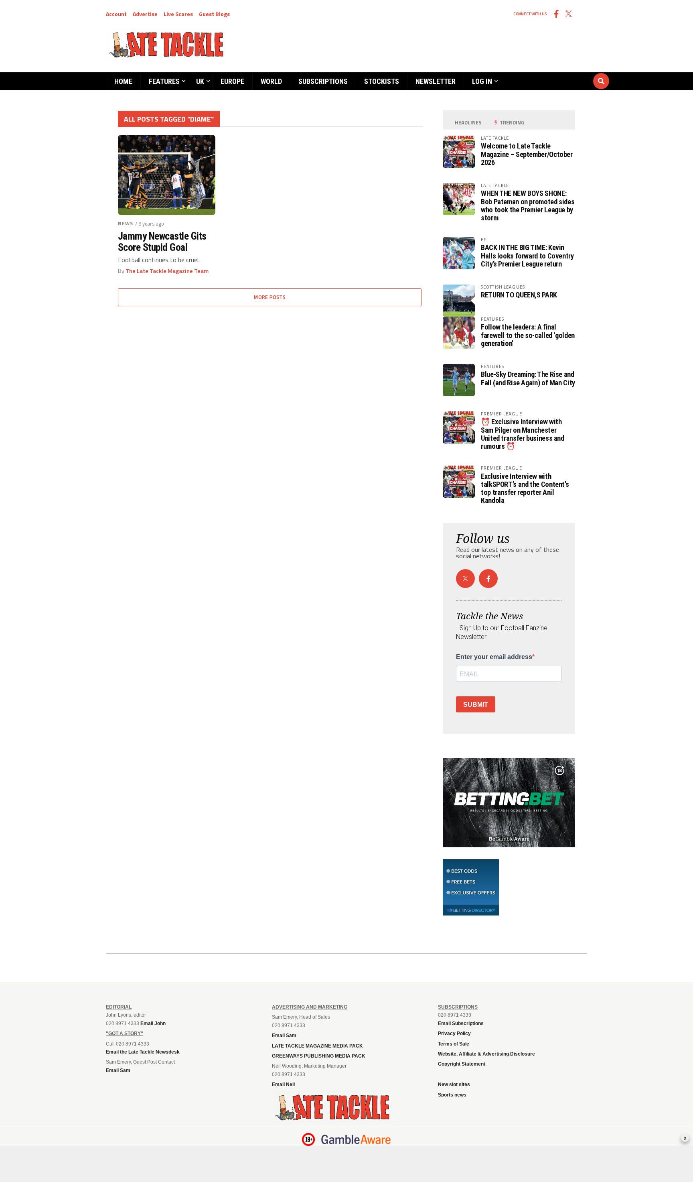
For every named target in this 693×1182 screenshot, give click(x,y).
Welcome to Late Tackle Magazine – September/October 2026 (527, 154)
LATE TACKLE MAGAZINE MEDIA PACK (317, 1046)
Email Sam (284, 1035)
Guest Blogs (214, 14)
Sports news (452, 1095)
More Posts (270, 297)
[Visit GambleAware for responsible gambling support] (356, 1139)
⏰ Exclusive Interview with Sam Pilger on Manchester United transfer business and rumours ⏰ (522, 433)
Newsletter (435, 81)
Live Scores (178, 14)
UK (200, 81)
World (271, 81)
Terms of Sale (453, 1044)
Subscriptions (323, 81)
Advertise (145, 14)
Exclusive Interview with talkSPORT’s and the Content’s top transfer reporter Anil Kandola (525, 488)
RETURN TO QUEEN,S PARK (519, 295)
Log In (482, 81)
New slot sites (454, 1084)
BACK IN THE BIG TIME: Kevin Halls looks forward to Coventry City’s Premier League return (527, 255)
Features (164, 81)
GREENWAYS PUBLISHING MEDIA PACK (318, 1056)
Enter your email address (494, 657)
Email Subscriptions (461, 1023)
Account (116, 14)
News (125, 223)
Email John (153, 1023)
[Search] (553, 73)
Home (123, 81)
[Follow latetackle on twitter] (465, 578)
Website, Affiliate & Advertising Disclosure (486, 1054)
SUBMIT (475, 704)
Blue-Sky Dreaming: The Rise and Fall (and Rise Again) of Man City (528, 378)
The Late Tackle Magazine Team (167, 271)
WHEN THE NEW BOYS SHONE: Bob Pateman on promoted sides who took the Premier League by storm (527, 205)
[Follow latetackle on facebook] (488, 578)
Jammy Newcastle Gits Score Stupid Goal (162, 241)
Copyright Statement (461, 1064)
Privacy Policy (454, 1033)
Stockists (381, 81)
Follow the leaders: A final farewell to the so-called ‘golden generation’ (528, 335)
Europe (232, 81)
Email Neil (283, 1084)
